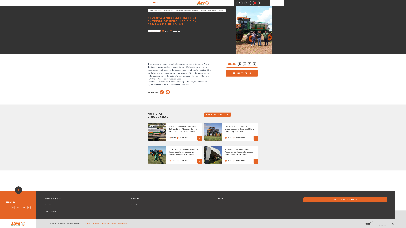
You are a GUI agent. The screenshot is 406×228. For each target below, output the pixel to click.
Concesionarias (168, 10)
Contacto (134, 205)
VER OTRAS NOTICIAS (217, 115)
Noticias (157, 10)
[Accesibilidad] (247, 3)
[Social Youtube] (23, 207)
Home (151, 10)
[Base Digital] (392, 223)
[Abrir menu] (148, 2)
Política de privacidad (92, 223)
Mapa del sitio (122, 223)
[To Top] (18, 190)
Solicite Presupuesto (345, 200)
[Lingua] (256, 3)
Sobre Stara (49, 205)
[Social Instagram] (12, 207)
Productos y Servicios (53, 198)
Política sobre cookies (109, 223)
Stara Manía (135, 198)
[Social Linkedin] (18, 207)
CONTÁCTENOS (244, 73)
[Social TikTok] (28, 207)
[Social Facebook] (7, 207)
